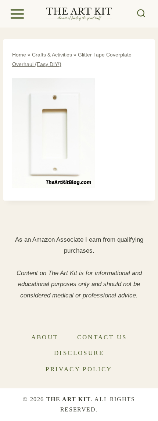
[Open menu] (18, 14)
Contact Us (102, 337)
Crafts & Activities (52, 55)
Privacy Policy (79, 369)
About (44, 337)
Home (19, 55)
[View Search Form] (141, 13)
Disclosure (79, 352)
